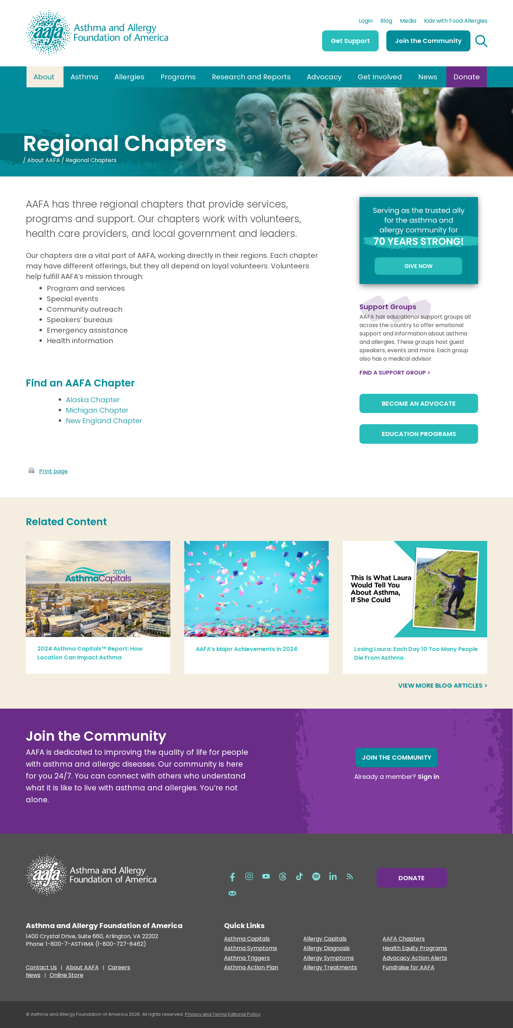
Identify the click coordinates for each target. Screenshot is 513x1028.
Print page (53, 471)
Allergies (129, 77)
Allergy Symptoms (328, 958)
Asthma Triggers (247, 958)
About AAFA (43, 160)
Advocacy (324, 77)
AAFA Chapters (403, 939)
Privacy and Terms (206, 1014)
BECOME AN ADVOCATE (419, 403)
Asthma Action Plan (251, 967)
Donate (466, 77)
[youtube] (266, 876)
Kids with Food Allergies (456, 22)
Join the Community (428, 40)
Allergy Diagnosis (326, 948)
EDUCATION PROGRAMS (419, 433)
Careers (119, 968)
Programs (178, 77)
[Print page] (31, 471)
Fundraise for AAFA (408, 967)
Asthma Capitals (247, 939)
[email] (232, 893)
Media (408, 22)
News (427, 77)
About (44, 77)
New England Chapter (104, 421)
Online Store (66, 976)
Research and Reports (251, 77)
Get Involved (380, 77)
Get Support (350, 40)
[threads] (282, 876)
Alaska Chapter (93, 400)
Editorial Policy (244, 1014)
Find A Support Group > (394, 373)
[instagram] (249, 876)
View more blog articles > (443, 685)
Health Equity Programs (414, 948)
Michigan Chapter (97, 410)
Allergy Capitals (325, 939)
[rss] (349, 876)
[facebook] (232, 876)
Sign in (428, 776)
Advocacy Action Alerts (414, 958)
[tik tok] (299, 876)
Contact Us (41, 968)
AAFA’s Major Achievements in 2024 (246, 649)
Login (366, 22)
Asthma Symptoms (250, 948)
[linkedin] (333, 876)
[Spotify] (316, 876)
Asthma (84, 77)
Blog (386, 22)
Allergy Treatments (330, 967)
